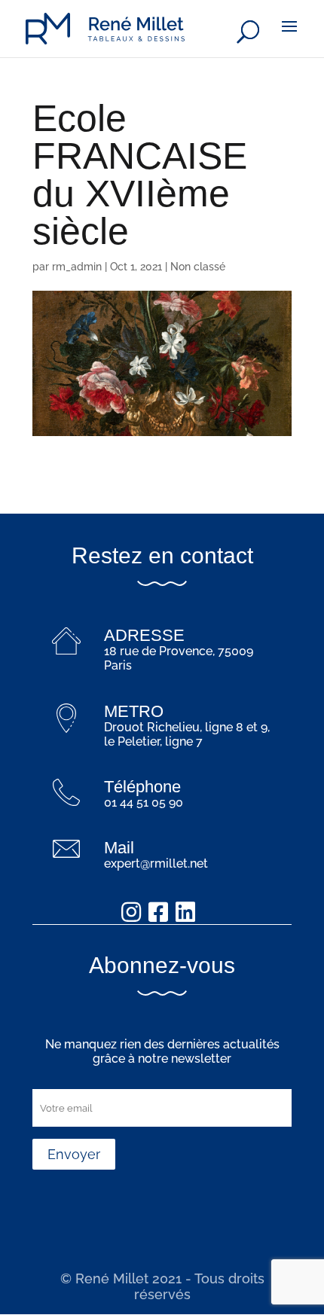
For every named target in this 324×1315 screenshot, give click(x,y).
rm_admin (77, 267)
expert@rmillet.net (156, 863)
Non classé (197, 267)
